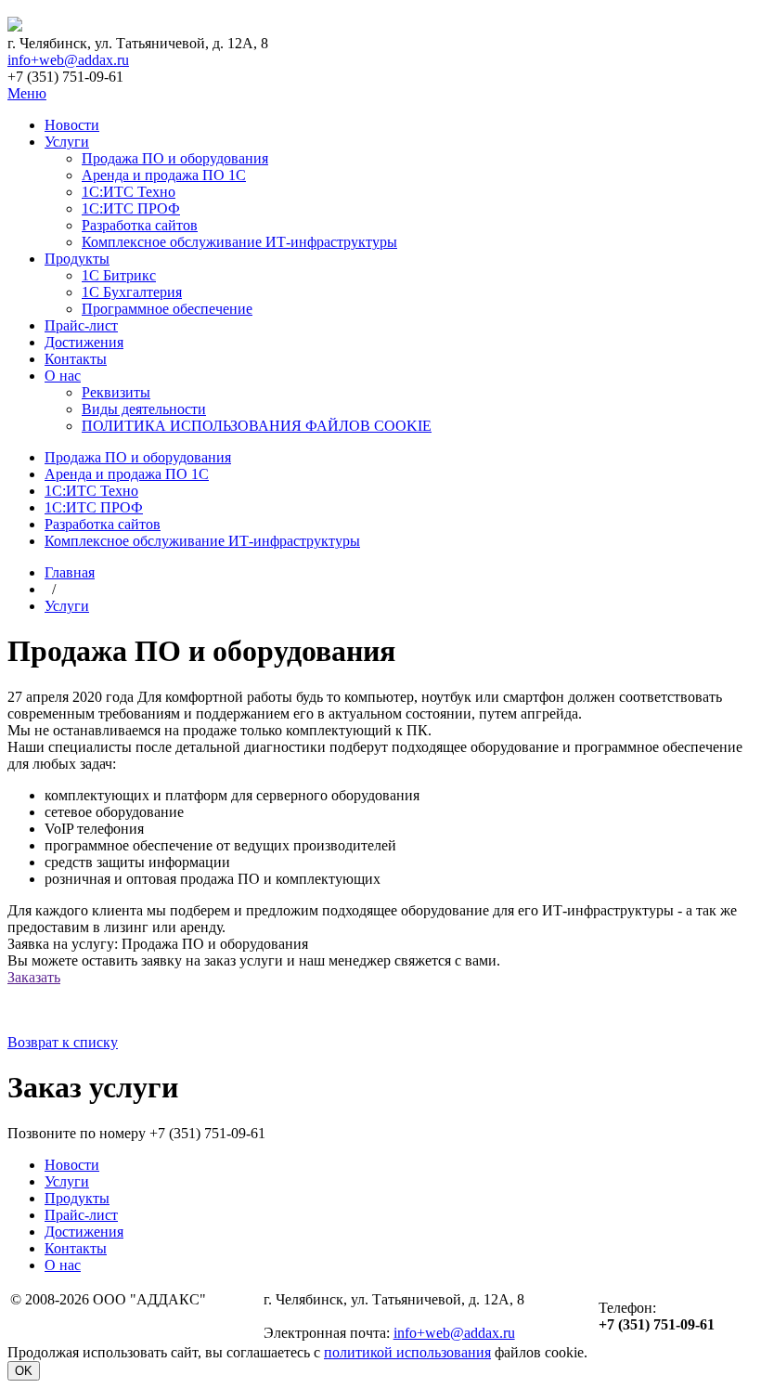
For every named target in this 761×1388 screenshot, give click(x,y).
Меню (26, 93)
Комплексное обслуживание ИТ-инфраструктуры (239, 242)
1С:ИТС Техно (128, 192)
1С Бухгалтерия (132, 292)
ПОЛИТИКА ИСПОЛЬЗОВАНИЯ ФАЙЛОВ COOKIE (257, 426)
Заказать (33, 977)
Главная (70, 572)
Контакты (76, 359)
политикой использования (407, 1352)
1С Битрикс (119, 275)
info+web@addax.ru (68, 60)
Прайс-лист (81, 325)
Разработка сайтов (140, 225)
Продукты (77, 258)
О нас (63, 375)
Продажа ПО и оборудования (175, 158)
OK (23, 1371)
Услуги (67, 141)
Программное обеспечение (167, 309)
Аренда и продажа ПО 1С (164, 175)
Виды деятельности (144, 409)
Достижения (84, 342)
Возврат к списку (62, 1042)
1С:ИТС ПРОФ (131, 208)
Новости (72, 125)
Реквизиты (116, 392)
